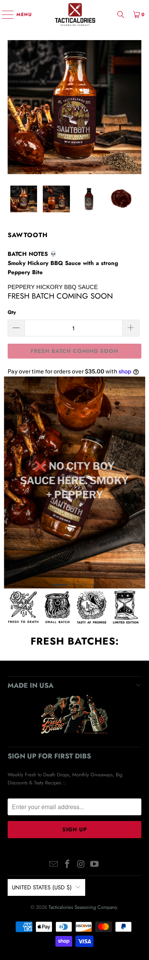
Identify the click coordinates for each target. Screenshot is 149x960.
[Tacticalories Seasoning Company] (74, 14)
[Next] (136, 107)
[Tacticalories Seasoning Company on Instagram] (81, 865)
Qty (12, 312)
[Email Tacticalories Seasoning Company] (54, 865)
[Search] (120, 14)
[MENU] (4, 14)
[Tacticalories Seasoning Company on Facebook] (67, 865)
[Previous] (13, 107)
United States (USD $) (42, 887)
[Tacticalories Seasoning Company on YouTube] (94, 865)
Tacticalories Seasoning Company (83, 907)
